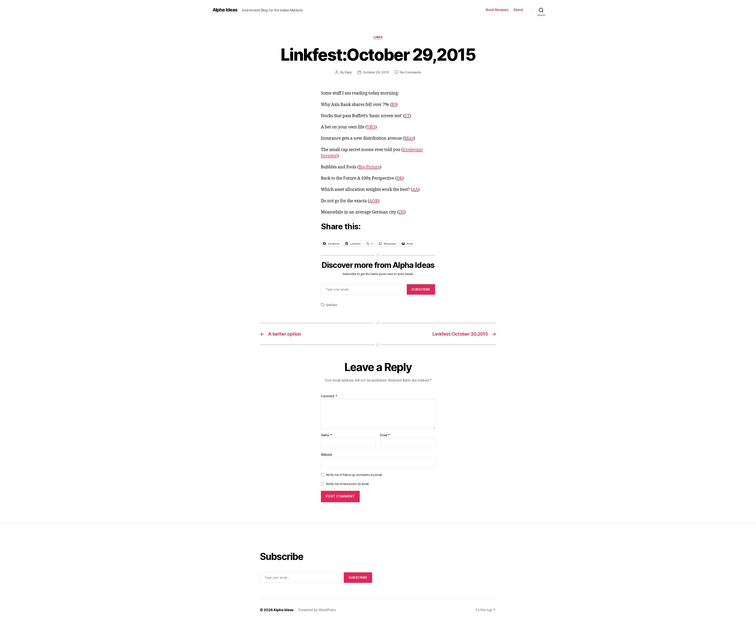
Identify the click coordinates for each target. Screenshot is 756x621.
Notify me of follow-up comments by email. (354, 475)
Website (326, 455)
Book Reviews (497, 10)
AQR (373, 201)
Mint (409, 138)
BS (393, 104)
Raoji (348, 72)
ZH (401, 212)
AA (415, 189)
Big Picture (369, 167)
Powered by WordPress (317, 610)
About (518, 10)
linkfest (331, 305)
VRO (371, 127)
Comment (329, 396)
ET (407, 116)
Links (378, 37)
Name (326, 435)
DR (399, 178)
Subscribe (420, 289)
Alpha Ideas (225, 9)
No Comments (410, 72)
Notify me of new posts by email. (347, 484)
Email (385, 435)
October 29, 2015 (376, 72)
